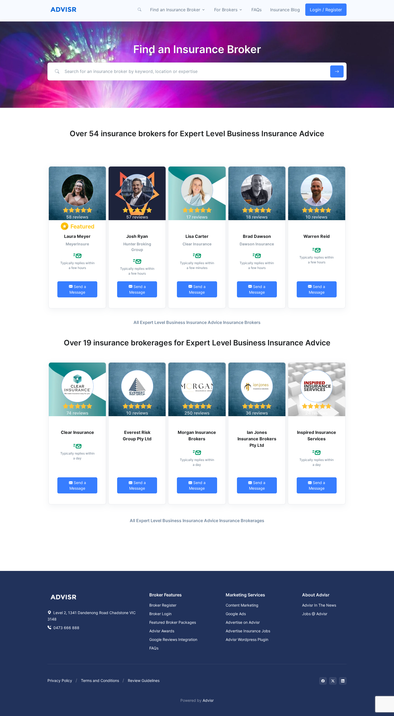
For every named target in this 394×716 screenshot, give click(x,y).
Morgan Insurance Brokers (197, 435)
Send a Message (77, 289)
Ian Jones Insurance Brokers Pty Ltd (256, 439)
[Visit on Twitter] (333, 681)
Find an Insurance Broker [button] (175, 9)
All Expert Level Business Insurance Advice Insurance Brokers (197, 322)
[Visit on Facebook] (323, 681)
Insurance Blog (285, 9)
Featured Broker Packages (172, 622)
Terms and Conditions (100, 680)
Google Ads (236, 613)
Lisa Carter (197, 236)
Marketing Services (245, 594)
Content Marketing (242, 605)
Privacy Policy (59, 680)
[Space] (63, 596)
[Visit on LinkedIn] (343, 681)
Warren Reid (316, 236)
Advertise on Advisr (243, 622)
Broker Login (160, 613)
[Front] (63, 9)
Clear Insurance (77, 432)
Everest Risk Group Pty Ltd (137, 435)
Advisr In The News (319, 605)
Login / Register (326, 9)
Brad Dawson (257, 236)
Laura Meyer (77, 236)
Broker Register (162, 605)
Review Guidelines (143, 680)
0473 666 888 (65, 627)
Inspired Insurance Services (316, 435)
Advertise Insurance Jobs (248, 631)
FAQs (256, 9)
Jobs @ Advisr (314, 613)
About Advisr (315, 594)
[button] (139, 9)
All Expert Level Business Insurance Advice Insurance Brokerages (197, 520)
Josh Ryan (137, 236)
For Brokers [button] (225, 9)
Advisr (208, 700)
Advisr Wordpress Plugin (247, 639)
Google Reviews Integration (173, 639)
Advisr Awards (161, 631)
